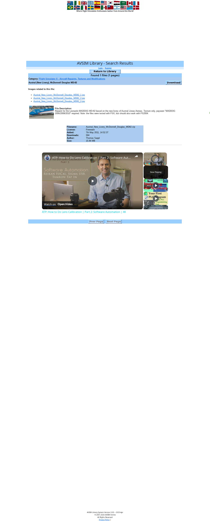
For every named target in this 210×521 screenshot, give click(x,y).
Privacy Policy (104, 520)
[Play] (145, 164)
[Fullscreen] (165, 164)
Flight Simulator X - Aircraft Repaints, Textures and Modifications (72, 79)
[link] (47, 157)
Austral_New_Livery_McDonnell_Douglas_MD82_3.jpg (59, 101)
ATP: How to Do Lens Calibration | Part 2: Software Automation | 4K (92, 158)
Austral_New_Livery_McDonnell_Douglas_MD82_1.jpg (59, 95)
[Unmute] (149, 164)
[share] (136, 156)
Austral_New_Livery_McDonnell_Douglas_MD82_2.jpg (59, 98)
